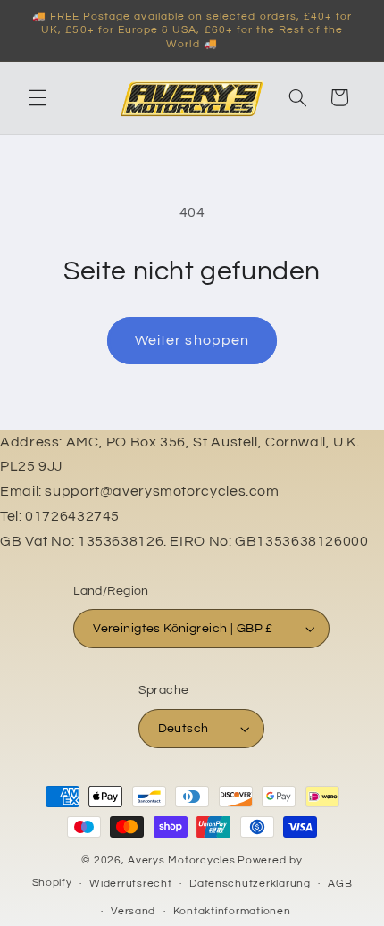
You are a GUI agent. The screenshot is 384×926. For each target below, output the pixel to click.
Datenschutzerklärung (250, 883)
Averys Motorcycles (181, 860)
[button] (37, 97)
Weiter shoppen (192, 340)
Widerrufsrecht (130, 883)
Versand (133, 911)
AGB (340, 883)
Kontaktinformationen (232, 911)
